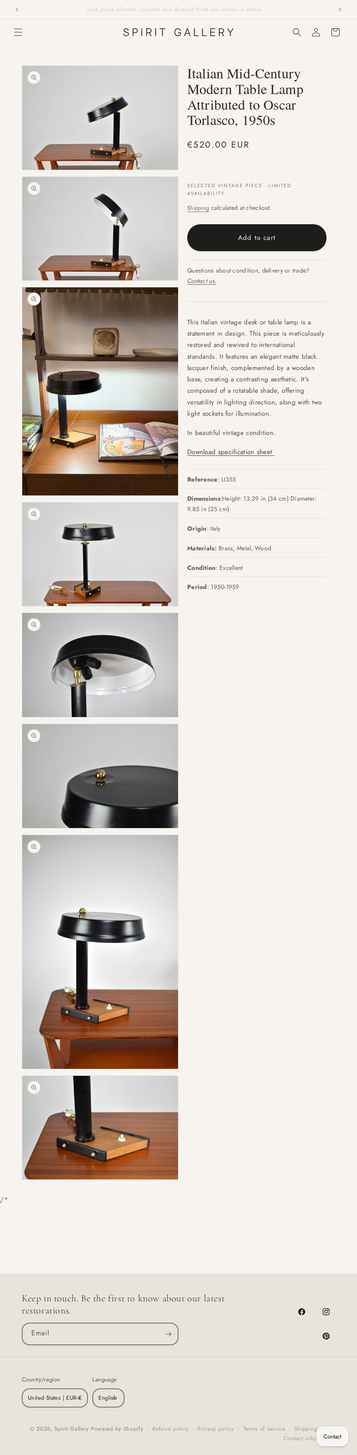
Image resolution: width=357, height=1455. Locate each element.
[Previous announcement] (17, 9)
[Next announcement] (340, 9)
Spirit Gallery (72, 1429)
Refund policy (170, 1429)
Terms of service (264, 1429)
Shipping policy (315, 1429)
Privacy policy (216, 1429)
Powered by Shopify (117, 1429)
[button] (18, 32)
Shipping (198, 208)
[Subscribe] (168, 1334)
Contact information (309, 1438)
